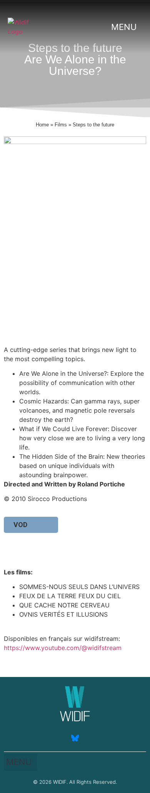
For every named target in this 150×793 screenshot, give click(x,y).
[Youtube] (52, 738)
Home (42, 125)
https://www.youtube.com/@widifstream (63, 648)
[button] (125, 26)
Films (61, 125)
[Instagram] (98, 738)
